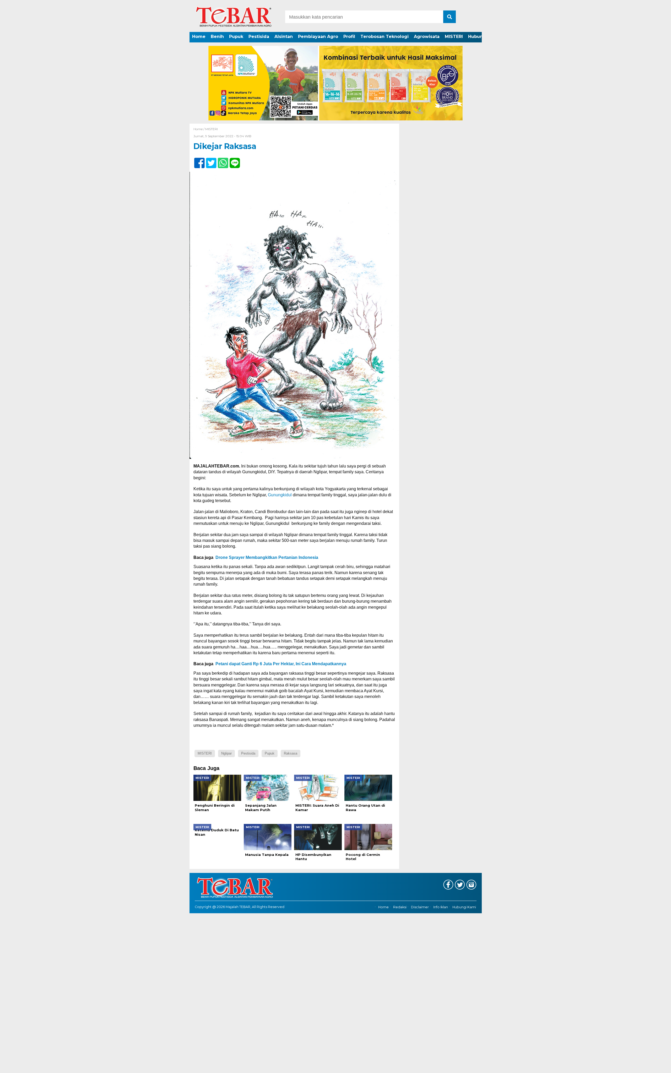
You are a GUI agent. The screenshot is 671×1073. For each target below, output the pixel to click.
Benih (217, 36)
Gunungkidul (280, 495)
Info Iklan (440, 907)
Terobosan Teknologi (384, 36)
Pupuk (236, 36)
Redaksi (400, 907)
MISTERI (454, 36)
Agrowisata (427, 36)
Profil (349, 36)
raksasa (290, 753)
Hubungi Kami (464, 907)
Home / (199, 129)
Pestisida (258, 36)
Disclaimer (420, 907)
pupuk (269, 753)
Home (198, 36)
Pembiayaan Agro (318, 36)
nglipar (226, 753)
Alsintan (283, 36)
